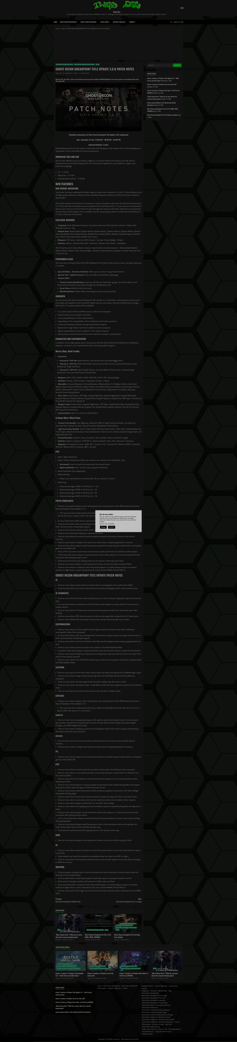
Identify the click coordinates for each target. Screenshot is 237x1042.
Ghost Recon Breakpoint (68, 22)
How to (177, 1022)
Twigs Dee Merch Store (163, 1032)
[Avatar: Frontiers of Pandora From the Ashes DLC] (102, 961)
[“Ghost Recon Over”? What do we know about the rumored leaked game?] (69, 923)
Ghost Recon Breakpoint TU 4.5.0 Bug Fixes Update (127, 936)
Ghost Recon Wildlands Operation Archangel (157, 1015)
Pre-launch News (158, 1024)
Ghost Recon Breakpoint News (64, 64)
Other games (104, 22)
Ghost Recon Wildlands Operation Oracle (156, 1017)
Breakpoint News (147, 986)
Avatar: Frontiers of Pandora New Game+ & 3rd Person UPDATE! (133, 974)
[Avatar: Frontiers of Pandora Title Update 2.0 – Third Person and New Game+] (71, 961)
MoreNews (125, 1039)
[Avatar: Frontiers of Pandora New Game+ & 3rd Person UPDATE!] (134, 961)
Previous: (68, 900)
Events (144, 988)
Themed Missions (148, 1032)
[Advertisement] (118, 45)
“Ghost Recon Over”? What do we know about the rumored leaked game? (69, 936)
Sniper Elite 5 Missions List (151, 1027)
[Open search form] (171, 22)
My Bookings (162, 991)
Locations (153, 991)
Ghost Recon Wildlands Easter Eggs (154, 1012)
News (97, 64)
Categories (145, 991)
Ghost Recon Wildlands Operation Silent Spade (158, 1020)
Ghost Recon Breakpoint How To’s (154, 998)
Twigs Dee (116, 11)
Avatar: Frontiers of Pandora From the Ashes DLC (162, 84)
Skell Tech (168, 1024)
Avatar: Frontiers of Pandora (65, 964)
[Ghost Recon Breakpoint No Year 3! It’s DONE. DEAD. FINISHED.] (98, 923)
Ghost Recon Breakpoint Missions (153, 1000)
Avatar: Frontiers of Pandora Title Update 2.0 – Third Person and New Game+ (69, 974)
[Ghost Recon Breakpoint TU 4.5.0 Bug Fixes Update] (128, 923)
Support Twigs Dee (119, 22)
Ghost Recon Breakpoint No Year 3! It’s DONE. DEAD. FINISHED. (98, 936)
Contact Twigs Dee (161, 986)
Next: (129, 900)
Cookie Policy (173, 986)
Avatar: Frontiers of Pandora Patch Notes (68, 968)
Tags (170, 991)
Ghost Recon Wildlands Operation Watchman (157, 1022)
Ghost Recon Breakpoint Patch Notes (84, 64)
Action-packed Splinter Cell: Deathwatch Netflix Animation (73, 1012)
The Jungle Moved (174, 1029)
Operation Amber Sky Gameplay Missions (156, 1005)
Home (55, 22)
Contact (132, 22)
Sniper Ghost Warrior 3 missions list (154, 1029)
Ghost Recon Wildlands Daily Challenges (156, 1010)
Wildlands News (147, 1034)
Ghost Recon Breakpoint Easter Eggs (154, 996)
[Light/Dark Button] (181, 8)
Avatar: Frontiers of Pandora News (66, 966)
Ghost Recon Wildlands (88, 22)
